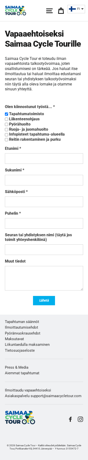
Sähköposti (16, 191)
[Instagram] (80, 419)
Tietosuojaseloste (20, 350)
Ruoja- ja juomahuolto (28, 129)
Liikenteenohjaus (24, 119)
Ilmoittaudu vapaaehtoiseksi (28, 390)
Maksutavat (14, 339)
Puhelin (13, 213)
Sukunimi (14, 170)
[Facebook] (70, 419)
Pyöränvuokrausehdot (22, 333)
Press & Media (16, 367)
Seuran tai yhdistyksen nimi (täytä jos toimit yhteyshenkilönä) (38, 237)
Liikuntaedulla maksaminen (27, 344)
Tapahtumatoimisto (26, 114)
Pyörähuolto (20, 124)
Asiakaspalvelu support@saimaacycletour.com (43, 396)
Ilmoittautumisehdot (21, 327)
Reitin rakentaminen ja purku (35, 139)
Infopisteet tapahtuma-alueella (37, 134)
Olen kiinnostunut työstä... (30, 106)
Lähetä (44, 300)
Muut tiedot (15, 261)
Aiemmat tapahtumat (22, 373)
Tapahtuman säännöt (22, 322)
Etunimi (13, 148)
